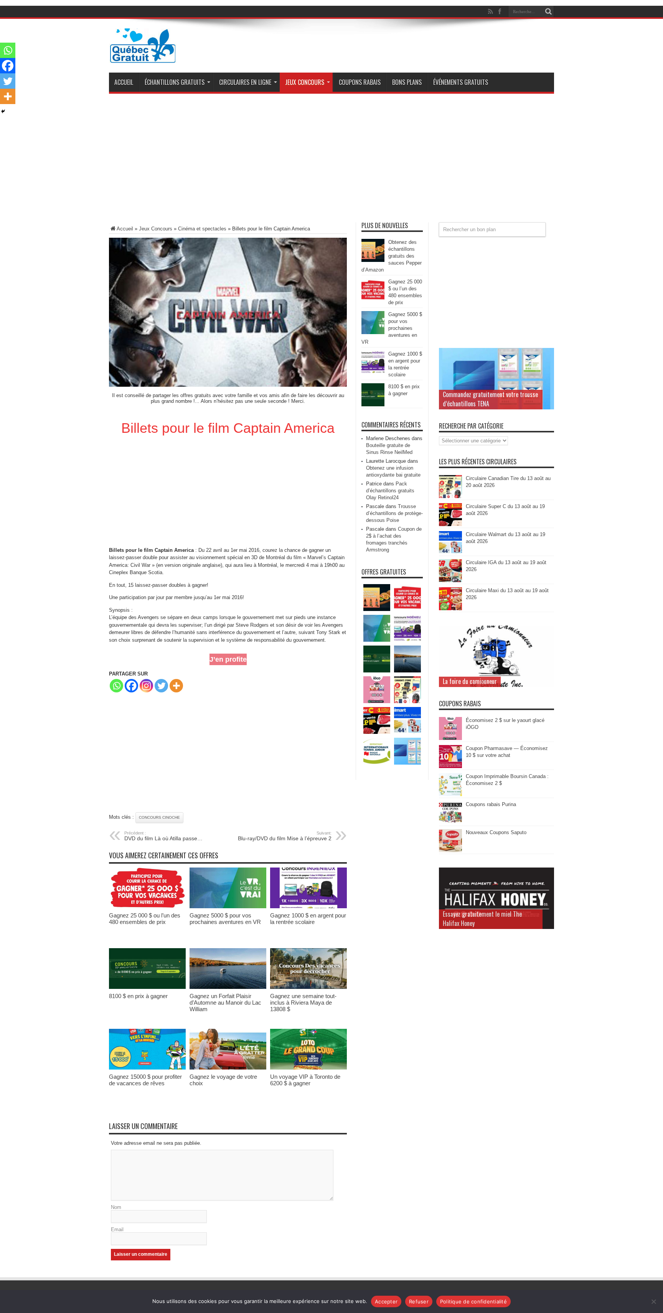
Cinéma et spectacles (202, 229)
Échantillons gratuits (175, 82)
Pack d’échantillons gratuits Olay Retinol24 (390, 490)
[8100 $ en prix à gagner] (147, 987)
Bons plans (407, 82)
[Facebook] (131, 685)
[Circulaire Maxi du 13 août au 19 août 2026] (450, 608)
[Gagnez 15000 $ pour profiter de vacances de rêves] (147, 1068)
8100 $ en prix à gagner (138, 996)
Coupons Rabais (360, 82)
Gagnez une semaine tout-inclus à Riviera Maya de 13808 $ (303, 1002)
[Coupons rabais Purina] (450, 822)
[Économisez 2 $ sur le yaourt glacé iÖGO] (450, 738)
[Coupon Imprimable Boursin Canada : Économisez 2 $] (450, 794)
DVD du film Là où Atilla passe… (163, 836)
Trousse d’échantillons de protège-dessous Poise (394, 513)
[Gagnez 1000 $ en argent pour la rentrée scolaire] (308, 906)
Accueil (123, 82)
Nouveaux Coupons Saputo (496, 832)
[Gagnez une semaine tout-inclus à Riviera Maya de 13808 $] (308, 987)
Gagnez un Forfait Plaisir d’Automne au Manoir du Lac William (225, 1002)
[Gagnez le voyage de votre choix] (228, 1068)
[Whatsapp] (116, 685)
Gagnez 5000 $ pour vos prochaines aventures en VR (225, 918)
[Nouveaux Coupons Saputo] (450, 850)
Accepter (386, 1301)
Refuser (419, 1301)
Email (117, 1229)
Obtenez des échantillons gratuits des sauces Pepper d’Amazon (391, 256)
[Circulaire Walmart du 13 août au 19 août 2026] (450, 552)
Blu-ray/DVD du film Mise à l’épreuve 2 (285, 836)
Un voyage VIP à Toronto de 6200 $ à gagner (305, 1079)
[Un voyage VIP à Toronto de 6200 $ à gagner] (308, 1068)
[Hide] (3, 111)
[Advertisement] (331, 161)
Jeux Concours (304, 82)
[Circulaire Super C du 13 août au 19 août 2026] (450, 524)
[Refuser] (653, 1301)
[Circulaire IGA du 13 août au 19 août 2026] (450, 580)
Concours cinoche (159, 817)
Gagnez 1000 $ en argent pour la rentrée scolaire (308, 918)
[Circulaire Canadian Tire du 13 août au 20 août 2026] (450, 496)
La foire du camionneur (470, 681)
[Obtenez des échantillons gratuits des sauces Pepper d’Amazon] (372, 260)
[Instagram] (146, 685)
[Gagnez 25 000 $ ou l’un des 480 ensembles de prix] (147, 906)
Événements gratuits (460, 82)
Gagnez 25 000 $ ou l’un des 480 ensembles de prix (144, 918)
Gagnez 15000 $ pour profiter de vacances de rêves (145, 1079)
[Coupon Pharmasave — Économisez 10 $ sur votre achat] (450, 766)
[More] (176, 685)
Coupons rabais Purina (491, 804)
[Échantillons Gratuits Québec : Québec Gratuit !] (142, 57)
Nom (116, 1207)
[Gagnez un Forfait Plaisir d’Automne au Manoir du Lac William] (228, 987)
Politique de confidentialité (473, 1301)
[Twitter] (161, 685)
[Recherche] (548, 11)
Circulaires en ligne (245, 82)
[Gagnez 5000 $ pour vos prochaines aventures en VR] (228, 906)
